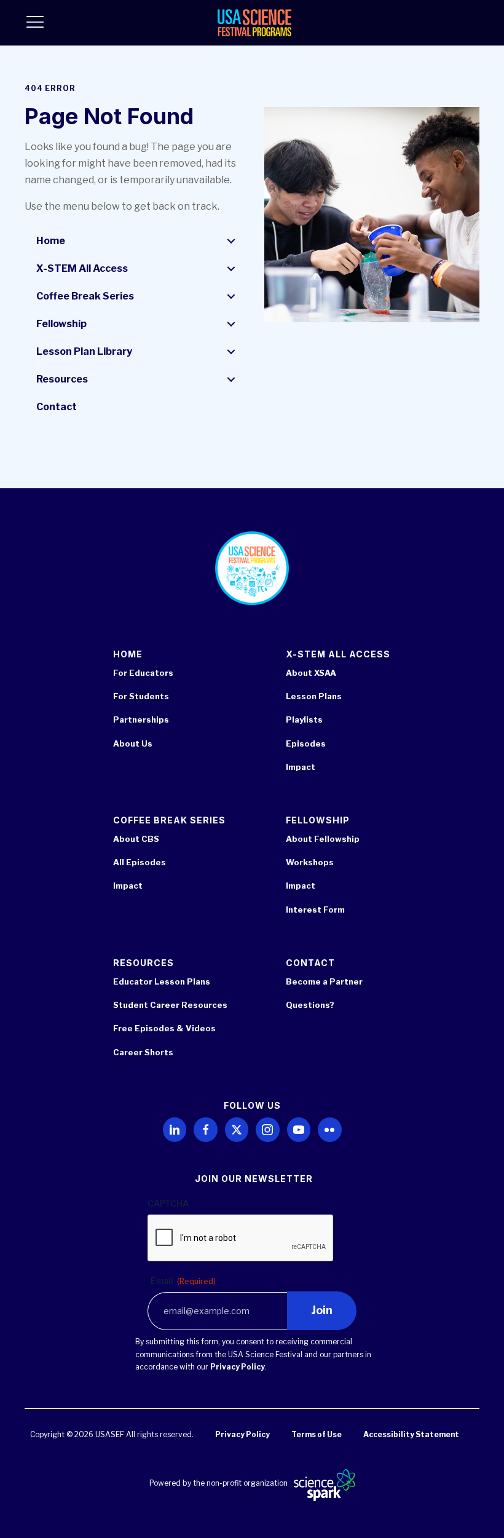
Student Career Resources (170, 1005)
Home (50, 241)
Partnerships (141, 719)
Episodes (306, 743)
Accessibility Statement (411, 1434)
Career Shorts (143, 1052)
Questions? (310, 1005)
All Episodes (139, 862)
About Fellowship (323, 839)
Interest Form (315, 909)
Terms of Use (316, 1434)
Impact (300, 767)
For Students (141, 696)
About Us (132, 743)
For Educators (143, 673)
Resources (62, 379)
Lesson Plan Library (84, 351)
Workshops (310, 862)
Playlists (304, 719)
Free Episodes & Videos (164, 1028)
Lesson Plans (314, 696)
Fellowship (61, 324)
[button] (231, 241)
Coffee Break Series (85, 296)
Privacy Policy (237, 1366)
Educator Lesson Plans (161, 981)
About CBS (136, 839)
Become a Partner (324, 981)
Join (322, 1310)
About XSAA (311, 673)
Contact (56, 407)
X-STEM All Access (82, 268)
